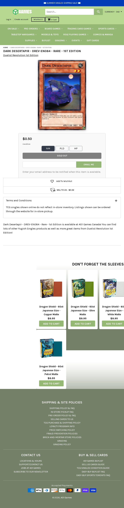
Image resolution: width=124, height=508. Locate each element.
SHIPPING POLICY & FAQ (62, 408)
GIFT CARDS (93, 40)
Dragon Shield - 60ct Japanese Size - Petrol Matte (51, 370)
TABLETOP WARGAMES (22, 34)
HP (76, 148)
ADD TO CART (51, 323)
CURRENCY (109, 12)
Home (5, 47)
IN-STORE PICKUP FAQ (62, 412)
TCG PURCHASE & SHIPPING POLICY (62, 422)
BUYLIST (46, 40)
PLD (62, 148)
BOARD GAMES (52, 28)
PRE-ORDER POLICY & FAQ (62, 415)
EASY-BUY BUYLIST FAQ (93, 471)
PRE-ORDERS (31, 28)
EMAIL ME (89, 164)
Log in (8, 19)
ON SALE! (12, 28)
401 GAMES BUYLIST (93, 461)
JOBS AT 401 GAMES (31, 468)
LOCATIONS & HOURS (31, 461)
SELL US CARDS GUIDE (93, 464)
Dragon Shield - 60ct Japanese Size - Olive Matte (83, 310)
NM (48, 148)
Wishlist (38, 19)
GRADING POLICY (62, 444)
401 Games (66, 497)
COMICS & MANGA (103, 34)
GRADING (60, 40)
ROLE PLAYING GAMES (74, 34)
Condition (26, 144)
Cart (54, 20)
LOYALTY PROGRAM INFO (62, 426)
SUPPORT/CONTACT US (31, 464)
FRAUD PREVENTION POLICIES (62, 433)
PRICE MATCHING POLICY (62, 430)
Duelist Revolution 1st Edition (20, 55)
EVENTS (76, 40)
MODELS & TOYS (50, 34)
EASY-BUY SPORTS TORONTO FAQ (93, 475)
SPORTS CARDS (106, 28)
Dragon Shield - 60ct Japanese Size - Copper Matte (51, 310)
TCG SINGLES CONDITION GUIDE (93, 468)
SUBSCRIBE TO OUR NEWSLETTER (31, 471)
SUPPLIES (30, 40)
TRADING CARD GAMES (79, 28)
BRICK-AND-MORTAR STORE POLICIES (62, 437)
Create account (21, 19)
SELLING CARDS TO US (62, 419)
